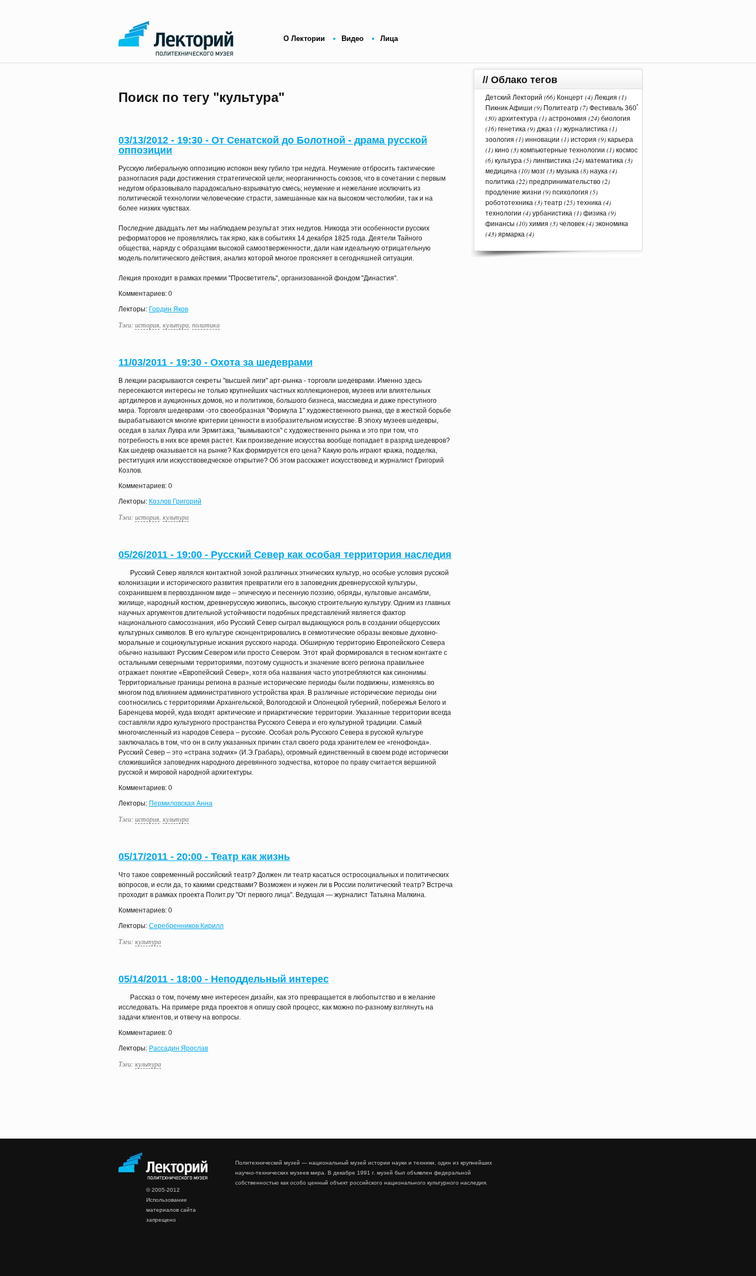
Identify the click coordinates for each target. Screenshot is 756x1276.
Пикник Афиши (508, 108)
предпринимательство (564, 182)
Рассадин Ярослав (178, 1048)
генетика (512, 129)
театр (553, 203)
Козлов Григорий (175, 501)
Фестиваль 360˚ (614, 108)
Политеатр (560, 108)
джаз (544, 129)
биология (615, 118)
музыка (567, 171)
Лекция (605, 97)
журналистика (585, 129)
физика (595, 213)
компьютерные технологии (562, 150)
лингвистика (552, 161)
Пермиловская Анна (181, 803)
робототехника (509, 203)
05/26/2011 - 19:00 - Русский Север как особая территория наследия (285, 554)
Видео (352, 38)
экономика (612, 224)
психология (570, 192)
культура (176, 324)
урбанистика (552, 213)
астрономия (567, 118)
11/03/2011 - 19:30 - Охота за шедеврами (215, 362)
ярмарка (511, 234)
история (147, 324)
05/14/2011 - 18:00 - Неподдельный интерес (223, 979)
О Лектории (304, 38)
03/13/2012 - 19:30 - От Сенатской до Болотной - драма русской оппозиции (272, 145)
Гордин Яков (168, 309)
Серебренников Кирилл (186, 926)
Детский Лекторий (513, 97)
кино (502, 150)
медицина (501, 171)
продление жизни (513, 192)
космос (627, 150)
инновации (542, 140)
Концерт (570, 97)
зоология (499, 140)
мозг (538, 171)
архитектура (517, 118)
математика (604, 161)
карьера (620, 140)
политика (206, 324)
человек (572, 224)
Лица (389, 38)
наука (599, 171)
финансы (500, 224)
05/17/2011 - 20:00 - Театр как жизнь (204, 856)
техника (589, 203)
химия (538, 224)
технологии (503, 213)
